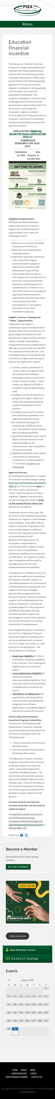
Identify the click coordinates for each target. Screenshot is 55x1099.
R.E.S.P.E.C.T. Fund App (24, 958)
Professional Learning (17, 1076)
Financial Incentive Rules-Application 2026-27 (27, 134)
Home (15, 1069)
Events (33, 1073)
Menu (29, 24)
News (32, 1069)
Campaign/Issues (19, 1073)
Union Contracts (17, 936)
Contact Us (36, 1076)
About (24, 1069)
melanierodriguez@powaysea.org (25, 824)
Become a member (18, 866)
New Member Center (22, 950)
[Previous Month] (9, 980)
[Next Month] (46, 980)
